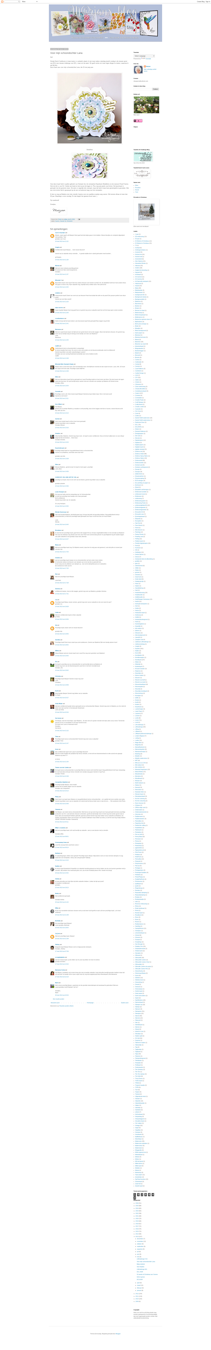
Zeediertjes (138, 1177)
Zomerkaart (138, 1181)
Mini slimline (139, 767)
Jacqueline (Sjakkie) (61, 782)
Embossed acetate (140, 492)
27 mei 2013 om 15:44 (62, 964)
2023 (137, 1211)
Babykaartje (138, 290)
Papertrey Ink (139, 823)
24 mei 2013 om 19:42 (62, 670)
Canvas (137, 366)
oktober (139, 1244)
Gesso (137, 557)
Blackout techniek (140, 337)
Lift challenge (139, 724)
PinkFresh (138, 857)
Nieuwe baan (139, 794)
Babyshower (139, 292)
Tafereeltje (138, 1045)
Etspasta (137, 518)
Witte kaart (138, 1166)
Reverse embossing (141, 904)
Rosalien (138, 187)
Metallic (137, 756)
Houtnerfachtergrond (141, 619)
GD (136, 550)
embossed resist (140, 494)
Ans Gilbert (59, 404)
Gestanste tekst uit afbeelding (144, 559)
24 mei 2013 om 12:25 (62, 301)
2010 (137, 1299)
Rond (136, 910)
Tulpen (137, 1092)
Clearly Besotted (140, 389)
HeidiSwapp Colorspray (142, 599)
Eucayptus (138, 521)
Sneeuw (137, 986)
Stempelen (70, 221)
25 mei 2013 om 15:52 (62, 873)
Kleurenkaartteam (140, 684)
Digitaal (137, 442)
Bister (137, 326)
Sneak (137, 984)
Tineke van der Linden (62, 767)
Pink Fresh (138, 852)
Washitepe (138, 1139)
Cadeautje (138, 362)
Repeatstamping (140, 895)
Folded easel (139, 541)
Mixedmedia (139, 774)
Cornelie (57, 391)
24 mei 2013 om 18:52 (62, 645)
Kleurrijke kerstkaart (141, 691)
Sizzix (137, 975)
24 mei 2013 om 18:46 (62, 634)
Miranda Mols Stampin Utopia (64, 364)
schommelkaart (139, 933)
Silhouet (137, 955)
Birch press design (140, 324)
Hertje (137, 608)
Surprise (137, 1040)
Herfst (137, 601)
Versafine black (139, 1121)
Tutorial (137, 1094)
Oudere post (124, 1003)
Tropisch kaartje (140, 1085)
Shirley (57, 944)
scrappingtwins (60, 957)
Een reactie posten (58, 999)
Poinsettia (138, 859)
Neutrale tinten (139, 792)
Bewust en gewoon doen (142, 319)
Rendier (137, 890)
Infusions (138, 633)
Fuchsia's (138, 548)
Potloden (138, 874)
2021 (137, 1216)
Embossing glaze (140, 501)
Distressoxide (139, 462)
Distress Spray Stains (141, 456)
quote (137, 886)
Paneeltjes (138, 821)
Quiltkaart (138, 883)
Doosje (137, 469)
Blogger (118, 1334)
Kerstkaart (138, 660)
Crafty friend (138, 404)
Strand (137, 1029)
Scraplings (138, 942)
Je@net (57, 933)
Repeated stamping (141, 892)
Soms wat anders (140, 995)
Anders (137, 268)
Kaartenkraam (59, 448)
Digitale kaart (139, 447)
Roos (136, 917)
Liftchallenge (139, 727)
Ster (136, 1022)
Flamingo (138, 532)
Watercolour (138, 1145)
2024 (137, 1208)
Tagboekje (138, 1049)
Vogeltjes (138, 1130)
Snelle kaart (138, 991)
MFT (136, 760)
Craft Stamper (139, 402)
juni (138, 1254)
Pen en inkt (138, 834)
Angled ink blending (141, 270)
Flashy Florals (139, 534)
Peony (137, 841)
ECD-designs (139, 480)
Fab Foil (137, 523)
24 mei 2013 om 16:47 (62, 539)
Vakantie (137, 1101)
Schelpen (138, 930)
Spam (137, 998)
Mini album (138, 765)
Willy (56, 908)
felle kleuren (139, 530)
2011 (137, 1296)
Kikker (137, 662)
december (140, 1239)
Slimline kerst (139, 980)
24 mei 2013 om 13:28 (62, 458)
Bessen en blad (140, 310)
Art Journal (138, 277)
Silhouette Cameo (140, 960)
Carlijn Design (139, 373)
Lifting (137, 729)
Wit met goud (139, 1161)
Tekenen (137, 1056)
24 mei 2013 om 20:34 (62, 712)
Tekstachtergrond (140, 1058)
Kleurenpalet (139, 686)
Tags (136, 1054)
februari (139, 1288)
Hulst (136, 621)
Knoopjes (138, 695)
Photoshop (138, 845)
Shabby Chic (139, 946)
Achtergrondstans (140, 250)
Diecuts (137, 438)
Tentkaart (138, 1065)
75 (136, 245)
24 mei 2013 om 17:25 (62, 568)
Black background (140, 330)
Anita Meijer (59, 703)
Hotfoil (137, 617)
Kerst (136, 653)
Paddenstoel (139, 816)
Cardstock (138, 371)
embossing (138, 498)
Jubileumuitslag (140, 644)
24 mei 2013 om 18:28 (62, 606)
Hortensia (138, 615)
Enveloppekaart (140, 516)
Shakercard (138, 951)
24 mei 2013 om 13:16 (62, 427)
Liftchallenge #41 (142, 1269)
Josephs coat (139, 639)
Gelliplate (138, 552)
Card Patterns (139, 368)
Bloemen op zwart (140, 344)
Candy (137, 364)
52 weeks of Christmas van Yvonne (147, 1274)
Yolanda (57, 809)
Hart (136, 590)
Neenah (137, 787)
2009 (137, 1301)
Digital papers (139, 445)
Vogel (137, 1127)
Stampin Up (63, 221)
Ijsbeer (137, 630)
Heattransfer (139, 595)
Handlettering (139, 588)
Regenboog (138, 888)
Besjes (137, 308)
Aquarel (137, 272)
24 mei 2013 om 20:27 (62, 697)
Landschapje (139, 709)
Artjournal (138, 283)
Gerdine (57, 640)
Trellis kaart (138, 1080)
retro (136, 901)
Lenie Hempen (59, 492)
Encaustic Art (139, 512)
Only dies (138, 814)
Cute (136, 413)
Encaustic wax (139, 514)
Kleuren (137, 677)
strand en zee (139, 1031)
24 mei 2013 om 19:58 (62, 685)
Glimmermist (139, 565)
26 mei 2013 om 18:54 (62, 927)
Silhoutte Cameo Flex (141, 968)
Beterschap (138, 312)
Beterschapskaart (140, 315)
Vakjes (137, 1105)
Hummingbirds (139, 624)
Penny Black (139, 836)
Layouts (137, 713)
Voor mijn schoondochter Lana (146, 1261)
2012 (137, 1293)
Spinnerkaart (139, 1002)
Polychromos (139, 863)
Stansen (137, 1009)
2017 (137, 1226)
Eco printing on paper (141, 483)
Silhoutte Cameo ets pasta (143, 966)
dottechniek (138, 474)
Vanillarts (138, 1110)
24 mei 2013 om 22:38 (62, 776)
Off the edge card (140, 807)
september (140, 1246)
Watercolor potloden (141, 1143)
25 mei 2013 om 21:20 (62, 902)
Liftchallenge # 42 (142, 1259)
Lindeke (57, 293)
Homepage (90, 1003)
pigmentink (138, 848)
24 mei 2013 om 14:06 (62, 471)
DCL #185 (140, 1272)
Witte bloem (138, 1163)
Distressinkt (138, 460)
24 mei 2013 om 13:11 (61, 398)
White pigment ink (140, 1152)
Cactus (137, 359)
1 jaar (137, 234)
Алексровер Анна (61, 842)
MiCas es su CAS (140, 763)
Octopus (137, 805)
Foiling (137, 539)
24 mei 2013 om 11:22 (61, 241)
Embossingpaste (140, 507)
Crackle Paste (139, 400)
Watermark (138, 1148)
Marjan (148, 66)
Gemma (57, 589)
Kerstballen (138, 655)
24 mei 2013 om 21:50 (62, 761)
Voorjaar (137, 1132)
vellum (137, 1112)
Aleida (57, 879)
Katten (137, 651)
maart (139, 1285)
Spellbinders (139, 1000)
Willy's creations (60, 828)
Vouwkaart (138, 1134)
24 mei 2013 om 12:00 (62, 287)
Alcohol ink (138, 254)
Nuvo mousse (139, 803)
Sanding (137, 926)
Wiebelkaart (138, 1154)
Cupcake (138, 409)
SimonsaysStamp (140, 973)
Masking (137, 754)
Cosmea (137, 395)
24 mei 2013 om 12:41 (62, 323)
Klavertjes (138, 673)
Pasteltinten (138, 827)
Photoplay (138, 843)
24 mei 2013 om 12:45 (62, 340)
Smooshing (138, 982)
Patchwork (138, 830)
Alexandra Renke (140, 263)
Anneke (57, 558)
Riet (56, 574)
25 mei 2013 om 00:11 (61, 822)
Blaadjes (137, 328)
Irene (56, 749)
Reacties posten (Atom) (66, 1006)
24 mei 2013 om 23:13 (62, 791)
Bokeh (137, 353)
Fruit (136, 545)
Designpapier (139, 433)
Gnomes (137, 574)
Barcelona (138, 303)
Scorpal (137, 939)
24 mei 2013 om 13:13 (62, 413)
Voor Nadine (140, 1267)
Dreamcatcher (139, 476)
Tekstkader (138, 1060)
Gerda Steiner (139, 554)
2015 (137, 1231)
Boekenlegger (139, 351)
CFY (136, 377)
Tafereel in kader (140, 1042)
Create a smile (139, 406)
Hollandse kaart (140, 612)
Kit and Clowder (140, 668)
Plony (57, 797)
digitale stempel (140, 449)
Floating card (139, 536)
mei (138, 1257)
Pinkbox (137, 854)
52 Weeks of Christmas (142, 241)
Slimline (137, 977)
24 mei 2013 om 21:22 (62, 730)
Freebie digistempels (141, 543)
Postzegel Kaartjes (140, 872)
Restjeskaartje (139, 899)
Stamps (137, 1007)
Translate (148, 59)
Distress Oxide (139, 454)
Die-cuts (137, 436)
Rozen (137, 921)
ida (56, 625)
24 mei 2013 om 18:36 (62, 619)
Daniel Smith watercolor (142, 418)
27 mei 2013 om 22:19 (62, 977)
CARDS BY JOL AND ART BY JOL (65, 477)
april (138, 1283)
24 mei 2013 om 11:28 (61, 259)
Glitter (137, 568)
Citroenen (138, 384)
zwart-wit (137, 1184)
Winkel (137, 1157)
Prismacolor (138, 881)
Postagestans (139, 870)
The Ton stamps (140, 1074)
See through (139, 944)
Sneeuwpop (138, 989)
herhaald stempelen (141, 604)
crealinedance (59, 318)
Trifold (137, 1083)
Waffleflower (139, 1137)
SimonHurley (139, 971)
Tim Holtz (138, 1076)
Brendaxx (58, 530)
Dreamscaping (139, 478)
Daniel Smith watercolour (142, 420)
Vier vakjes (138, 1123)
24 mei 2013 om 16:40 (62, 524)
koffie (136, 698)
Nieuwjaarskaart (140, 796)
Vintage (137, 1125)
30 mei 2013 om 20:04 (62, 995)
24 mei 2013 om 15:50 (62, 506)
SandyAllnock (139, 928)
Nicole (137, 190)
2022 (137, 1213)
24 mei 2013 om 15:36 (62, 486)
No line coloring (140, 798)
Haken (137, 586)
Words (137, 1170)
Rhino (137, 906)
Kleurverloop (139, 693)
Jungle (137, 646)
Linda (57, 612)
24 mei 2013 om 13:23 (62, 442)
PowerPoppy (139, 877)
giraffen (137, 561)
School (137, 935)
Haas (136, 583)
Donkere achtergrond (141, 467)
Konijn (137, 700)
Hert (136, 606)
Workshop (138, 1172)
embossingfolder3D (141, 505)
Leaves (137, 715)
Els (56, 661)
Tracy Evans (139, 1078)
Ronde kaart (139, 913)
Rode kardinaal (139, 908)
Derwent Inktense (140, 431)
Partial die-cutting (140, 825)
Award (137, 286)
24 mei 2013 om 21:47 (62, 743)
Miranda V (58, 280)
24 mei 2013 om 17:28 (62, 583)
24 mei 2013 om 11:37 (61, 274)
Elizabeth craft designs (142, 489)
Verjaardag (138, 1116)
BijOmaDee (138, 321)
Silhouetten (138, 964)
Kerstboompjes (139, 657)
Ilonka (57, 893)
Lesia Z (137, 720)
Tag (136, 1047)
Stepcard (138, 1020)
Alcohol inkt (138, 256)
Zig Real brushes (140, 1179)
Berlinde (57, 921)
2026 (137, 1203)
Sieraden (138, 953)
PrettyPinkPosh (139, 879)
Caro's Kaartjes (60, 232)
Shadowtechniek (140, 948)
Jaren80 (137, 637)
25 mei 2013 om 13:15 (62, 860)
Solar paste (138, 993)
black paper (138, 333)
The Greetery (139, 1069)
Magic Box (138, 742)
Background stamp (140, 297)
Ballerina (138, 301)
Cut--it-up (138, 411)
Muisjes (137, 780)
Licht (136, 722)
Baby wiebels (141, 1264)
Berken (137, 306)
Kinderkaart (138, 666)
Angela (57, 247)
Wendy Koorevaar (60, 512)
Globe (137, 570)
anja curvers (59, 307)
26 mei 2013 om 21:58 (62, 938)
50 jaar (137, 239)
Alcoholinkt (138, 259)
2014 (137, 1234)
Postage (137, 868)
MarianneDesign (140, 751)
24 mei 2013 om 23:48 (62, 803)
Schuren (137, 937)
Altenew (137, 265)
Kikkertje (137, 664)
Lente (137, 718)
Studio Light (138, 1036)
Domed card (139, 465)
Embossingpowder (140, 509)
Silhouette (138, 957)
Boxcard (137, 355)
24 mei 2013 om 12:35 (62, 312)
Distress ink (138, 451)
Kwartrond (138, 707)
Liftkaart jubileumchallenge (143, 733)
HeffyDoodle (139, 597)
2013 (137, 1236)
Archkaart (138, 274)
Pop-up (137, 865)
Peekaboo (138, 832)
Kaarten (57, 221)
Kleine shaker (139, 675)
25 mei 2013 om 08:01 (62, 836)
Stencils (137, 1018)
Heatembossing (140, 592)
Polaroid (137, 861)
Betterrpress (138, 317)
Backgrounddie (139, 299)
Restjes (137, 897)
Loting (137, 738)
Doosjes (137, 471)
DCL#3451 (138, 427)
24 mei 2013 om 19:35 (62, 655)
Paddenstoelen (139, 818)
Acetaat (137, 248)
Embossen (138, 496)
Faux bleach (139, 525)
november (140, 1241)
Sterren (137, 1027)
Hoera (137, 610)
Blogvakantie (139, 348)
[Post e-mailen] (78, 219)
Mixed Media (139, 771)
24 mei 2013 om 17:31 (62, 594)
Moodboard (138, 778)
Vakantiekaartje (139, 1103)
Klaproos (138, 671)
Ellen (56, 377)
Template (138, 1063)
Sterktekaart (138, 1024)
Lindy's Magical (139, 736)
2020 (137, 1218)
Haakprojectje (139, 581)
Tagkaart (137, 1051)
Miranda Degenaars (141, 769)
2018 (137, 1223)
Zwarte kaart (139, 1186)
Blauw (137, 339)
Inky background (140, 635)
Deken (137, 429)
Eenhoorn (138, 485)
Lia (56, 599)
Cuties (137, 415)
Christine (58, 676)
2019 (137, 1221)
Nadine (57, 866)
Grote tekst (138, 579)
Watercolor (138, 1141)
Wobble (137, 1168)
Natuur (137, 785)
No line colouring (140, 801)
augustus (140, 1249)
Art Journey (138, 279)
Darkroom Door (139, 422)
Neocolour (138, 789)
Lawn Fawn (138, 711)
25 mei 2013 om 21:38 (62, 915)
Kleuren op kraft (140, 680)
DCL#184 (140, 1279)
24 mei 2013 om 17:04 (62, 552)
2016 (137, 1229)
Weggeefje (138, 1150)
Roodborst (138, 915)
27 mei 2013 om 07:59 (62, 951)
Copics (137, 393)
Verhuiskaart (139, 1114)
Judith (57, 346)
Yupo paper (138, 1174)
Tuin (136, 1089)
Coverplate (138, 398)
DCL (136, 424)
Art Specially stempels (141, 281)
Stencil (137, 1016)
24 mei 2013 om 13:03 (62, 385)
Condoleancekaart (140, 391)
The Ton (137, 1071)
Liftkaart (137, 731)
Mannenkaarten (140, 749)
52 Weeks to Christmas (142, 243)
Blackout (137, 335)
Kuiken (137, 704)
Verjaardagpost (139, 1119)
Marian (57, 265)
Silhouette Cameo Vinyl (142, 962)
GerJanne (58, 718)
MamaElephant (139, 747)
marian (57, 419)
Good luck (138, 577)
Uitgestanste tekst (140, 1096)
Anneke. (57, 433)
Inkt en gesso (141, 1277)
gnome (137, 572)
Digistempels (139, 440)
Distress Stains (139, 458)
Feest (136, 527)
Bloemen (138, 342)
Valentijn (137, 1107)
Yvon (136, 192)
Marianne (58, 329)
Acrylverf (137, 252)
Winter (137, 1159)
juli (138, 1251)
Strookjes (138, 1033)
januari (139, 1290)
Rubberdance (139, 924)
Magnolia (138, 745)
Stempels (138, 1013)
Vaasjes (137, 1098)
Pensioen (138, 839)
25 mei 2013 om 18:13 (62, 887)
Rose (136, 919)
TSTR (137, 1087)
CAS (136, 375)
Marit (56, 983)
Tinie (56, 736)
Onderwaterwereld (140, 812)
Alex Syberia (139, 261)
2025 (137, 1205)
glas (136, 563)
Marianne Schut (60, 970)
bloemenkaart (139, 346)
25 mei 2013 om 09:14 (62, 847)
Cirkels (137, 382)
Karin (57, 691)
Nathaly (57, 853)
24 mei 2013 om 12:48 (62, 358)
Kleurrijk (137, 689)
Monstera (138, 776)
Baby (136, 288)
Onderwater (138, 810)
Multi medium (139, 783)
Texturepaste (139, 1067)
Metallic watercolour (141, 758)
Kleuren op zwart (140, 682)
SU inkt (137, 1038)
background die (140, 295)
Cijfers (137, 380)
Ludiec (137, 740)
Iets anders (138, 628)
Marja (57, 545)
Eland (137, 487)
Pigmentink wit (139, 850)
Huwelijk (137, 626)
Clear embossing (140, 386)
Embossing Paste (140, 503)
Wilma (57, 650)
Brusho (137, 357)
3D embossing (139, 236)
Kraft (136, 702)
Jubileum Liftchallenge (142, 642)
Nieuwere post (55, 1003)
